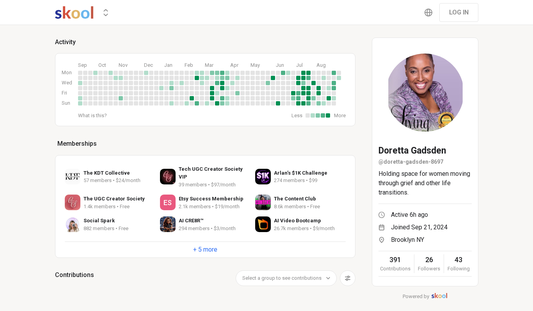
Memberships (77, 143)
